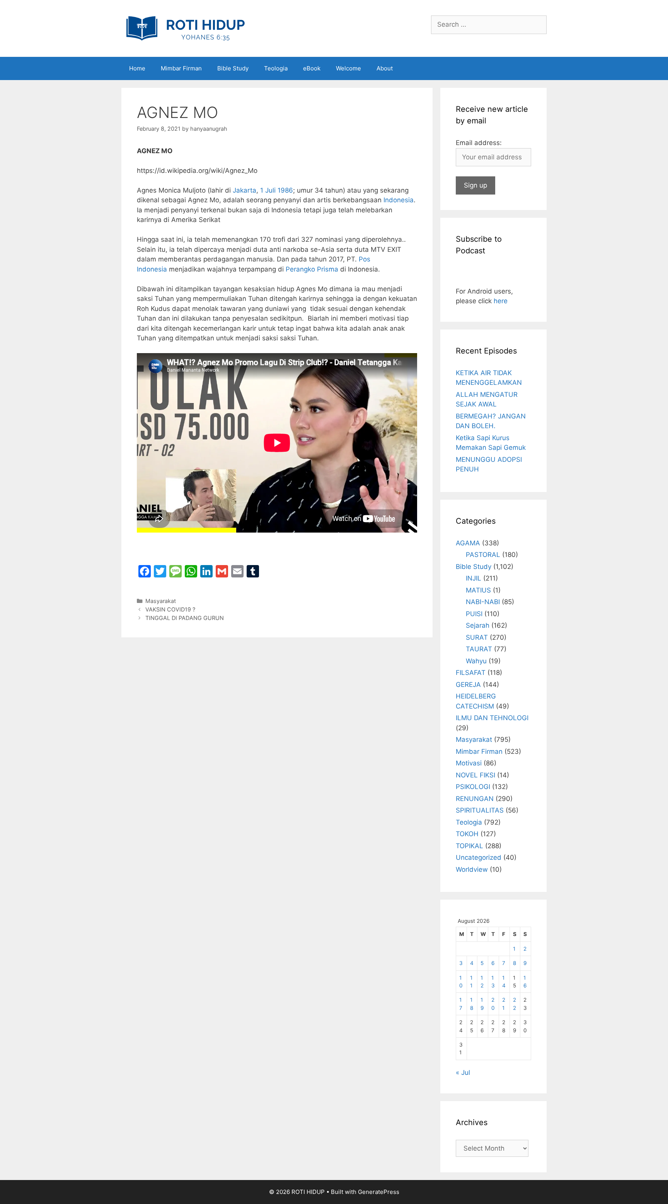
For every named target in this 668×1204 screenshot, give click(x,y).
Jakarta (244, 190)
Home (137, 68)
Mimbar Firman (181, 68)
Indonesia (398, 200)
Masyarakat (160, 601)
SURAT (477, 637)
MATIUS (478, 590)
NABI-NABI (483, 602)
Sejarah (477, 625)
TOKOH (467, 834)
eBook (311, 68)
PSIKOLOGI (473, 787)
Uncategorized (478, 857)
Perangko (300, 269)
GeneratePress (378, 1191)
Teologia (276, 68)
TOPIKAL (469, 846)
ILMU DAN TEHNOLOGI (492, 718)
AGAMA (468, 543)
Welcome (348, 68)
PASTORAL (483, 554)
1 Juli (268, 190)
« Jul (463, 1072)
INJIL (473, 578)
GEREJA (468, 684)
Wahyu (476, 661)
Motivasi (469, 763)
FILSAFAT (471, 672)
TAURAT (479, 649)
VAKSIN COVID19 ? (170, 609)
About (385, 68)
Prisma (327, 269)
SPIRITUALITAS (480, 810)
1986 (285, 190)
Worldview (472, 869)
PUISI (474, 614)
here (501, 301)
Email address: (479, 143)
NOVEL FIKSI (475, 775)
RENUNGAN (475, 799)
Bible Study (233, 68)
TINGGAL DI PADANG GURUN (184, 618)
